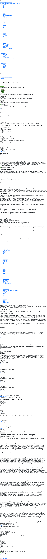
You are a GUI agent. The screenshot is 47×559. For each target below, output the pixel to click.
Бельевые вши (5, 8)
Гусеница (4, 34)
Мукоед (4, 11)
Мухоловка (5, 30)
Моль (4, 23)
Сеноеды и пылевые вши (7, 15)
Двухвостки (5, 19)
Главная (1, 80)
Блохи (4, 12)
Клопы (4, 5)
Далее (1, 412)
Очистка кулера (6, 57)
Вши (3, 6)
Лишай (4, 60)
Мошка (4, 13)
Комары (4, 28)
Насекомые (5, 17)
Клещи (4, 16)
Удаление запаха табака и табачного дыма (10, 58)
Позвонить (2, 76)
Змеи (4, 52)
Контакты (3, 72)
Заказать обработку (3, 396)
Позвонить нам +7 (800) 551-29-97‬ (6, 77)
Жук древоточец (6, 40)
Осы (3, 26)
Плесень (4, 55)
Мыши (4, 64)
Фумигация (5, 42)
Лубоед (4, 47)
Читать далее (2, 151)
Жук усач (4, 43)
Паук (4, 49)
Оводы (4, 37)
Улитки (4, 36)
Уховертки (5, 20)
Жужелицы (5, 35)
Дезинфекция (3, 53)
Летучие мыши (5, 46)
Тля (3, 24)
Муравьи (4, 7)
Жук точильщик (6, 44)
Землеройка (5, 65)
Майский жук (5, 27)
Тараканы (4, 25)
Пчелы (4, 50)
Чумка (4, 56)
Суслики (4, 66)
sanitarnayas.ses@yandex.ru (5, 555)
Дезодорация (5, 62)
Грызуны (4, 68)
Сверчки (4, 33)
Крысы (4, 69)
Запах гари (5, 54)
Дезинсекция (3, 4)
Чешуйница (5, 22)
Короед (4, 39)
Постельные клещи (6, 9)
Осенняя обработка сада (7, 38)
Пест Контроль (5, 18)
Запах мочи (5, 59)
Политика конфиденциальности (6, 537)
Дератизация (3, 63)
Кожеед (4, 14)
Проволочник (5, 32)
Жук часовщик (5, 45)
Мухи (4, 29)
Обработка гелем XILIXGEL (7, 48)
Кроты (4, 67)
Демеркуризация (4, 70)
